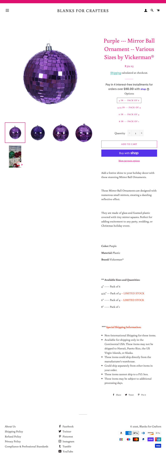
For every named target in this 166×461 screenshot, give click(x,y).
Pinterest (67, 436)
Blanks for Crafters (83, 10)
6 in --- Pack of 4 (129, 114)
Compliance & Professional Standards (26, 446)
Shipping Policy (14, 431)
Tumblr (66, 446)
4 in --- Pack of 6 (129, 100)
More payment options (129, 160)
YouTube (67, 451)
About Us (10, 426)
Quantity (120, 133)
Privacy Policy (13, 441)
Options (129, 93)
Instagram (68, 441)
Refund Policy (13, 436)
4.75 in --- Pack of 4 (129, 107)
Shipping (115, 72)
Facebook (68, 426)
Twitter (66, 431)
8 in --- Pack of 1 (129, 121)
